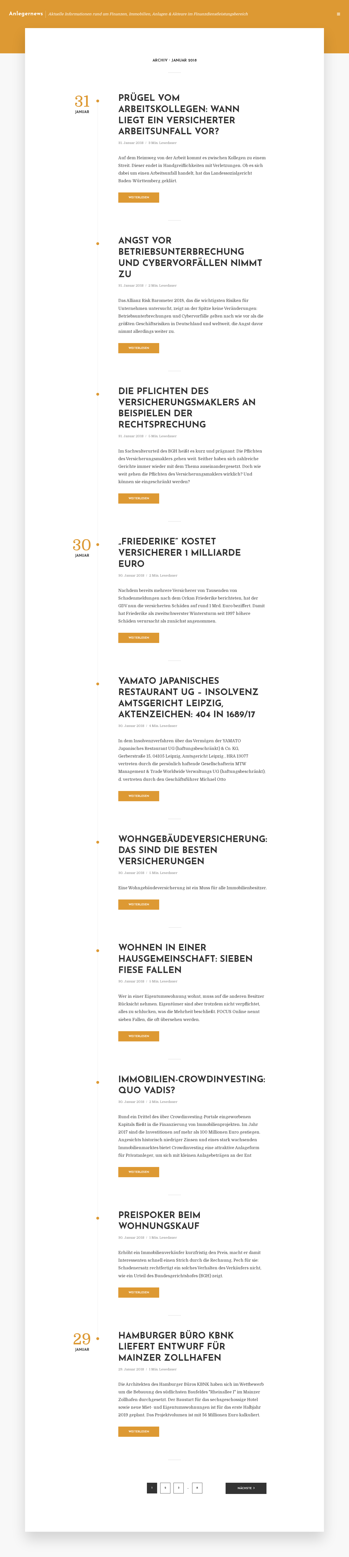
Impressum (291, 14)
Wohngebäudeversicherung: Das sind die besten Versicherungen (192, 851)
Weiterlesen (139, 197)
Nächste (245, 1488)
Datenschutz (318, 14)
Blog (232, 14)
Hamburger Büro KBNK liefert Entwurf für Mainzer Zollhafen (176, 1347)
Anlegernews (26, 14)
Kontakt (267, 14)
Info (248, 14)
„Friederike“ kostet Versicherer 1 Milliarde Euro (179, 553)
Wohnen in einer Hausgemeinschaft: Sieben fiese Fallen (185, 959)
